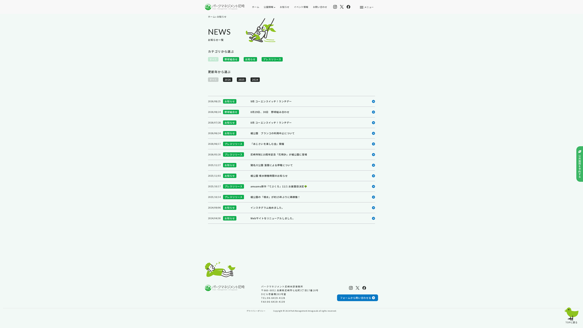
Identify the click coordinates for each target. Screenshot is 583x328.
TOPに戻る (571, 322)
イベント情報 (301, 7)
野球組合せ (231, 59)
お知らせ (284, 7)
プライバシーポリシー (256, 310)
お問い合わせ (320, 7)
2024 (255, 79)
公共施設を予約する (579, 166)
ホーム (255, 7)
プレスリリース (272, 59)
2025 (241, 79)
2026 (228, 79)
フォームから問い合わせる (355, 298)
